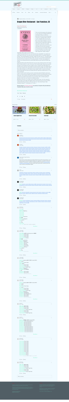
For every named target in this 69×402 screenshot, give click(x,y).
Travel (22, 12)
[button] (55, 12)
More (49, 12)
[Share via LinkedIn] (22, 96)
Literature (36, 12)
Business (18, 12)
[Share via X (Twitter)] (19, 96)
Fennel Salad (46, 115)
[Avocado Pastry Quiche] (34, 110)
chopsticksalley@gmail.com (48, 391)
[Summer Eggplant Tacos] (19, 110)
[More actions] (51, 18)
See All (55, 104)
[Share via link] (24, 96)
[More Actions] (51, 135)
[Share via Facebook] (17, 96)
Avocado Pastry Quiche (33, 115)
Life (25, 12)
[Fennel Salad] (50, 110)
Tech (32, 12)
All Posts (13, 12)
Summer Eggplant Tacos (18, 115)
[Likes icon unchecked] (20, 141)
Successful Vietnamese (43, 12)
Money (29, 12)
